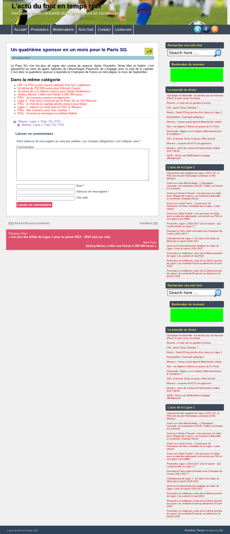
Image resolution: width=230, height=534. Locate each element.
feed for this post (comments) (29, 223)
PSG (57, 121)
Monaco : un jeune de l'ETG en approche (189, 143)
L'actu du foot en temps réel (56, 6)
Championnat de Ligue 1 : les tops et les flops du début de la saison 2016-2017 (193, 239)
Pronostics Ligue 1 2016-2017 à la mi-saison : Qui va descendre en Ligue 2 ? (194, 225)
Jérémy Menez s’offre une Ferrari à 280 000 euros (50, 94)
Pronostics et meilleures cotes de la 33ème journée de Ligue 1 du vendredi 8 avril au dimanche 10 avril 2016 (194, 263)
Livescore (123, 29)
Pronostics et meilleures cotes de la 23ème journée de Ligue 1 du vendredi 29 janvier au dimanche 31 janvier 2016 (194, 273)
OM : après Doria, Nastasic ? (183, 107)
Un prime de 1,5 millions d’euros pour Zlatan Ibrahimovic (54, 91)
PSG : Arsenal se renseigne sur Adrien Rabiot (47, 113)
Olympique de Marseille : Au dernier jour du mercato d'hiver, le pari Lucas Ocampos (195, 97)
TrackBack (148, 223)
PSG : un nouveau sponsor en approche (44, 97)
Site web (82, 197)
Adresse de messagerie (92, 191)
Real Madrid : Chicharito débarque (185, 117)
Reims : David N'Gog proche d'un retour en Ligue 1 (194, 112)
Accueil (20, 29)
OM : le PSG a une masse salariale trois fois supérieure (54, 85)
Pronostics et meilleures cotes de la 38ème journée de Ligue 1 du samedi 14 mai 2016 (194, 254)
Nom (80, 185)
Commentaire (25, 147)
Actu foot (85, 29)
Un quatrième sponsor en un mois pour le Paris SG (69, 49)
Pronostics (40, 29)
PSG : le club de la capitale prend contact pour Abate (52, 104)
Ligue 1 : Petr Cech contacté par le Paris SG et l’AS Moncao (57, 100)
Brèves (23, 121)
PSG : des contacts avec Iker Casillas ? (44, 110)
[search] (217, 53)
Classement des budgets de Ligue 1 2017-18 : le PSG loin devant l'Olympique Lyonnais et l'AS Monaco (193, 176)
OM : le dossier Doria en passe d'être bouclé (191, 138)
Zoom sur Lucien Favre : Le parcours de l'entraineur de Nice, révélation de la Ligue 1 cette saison (193, 206)
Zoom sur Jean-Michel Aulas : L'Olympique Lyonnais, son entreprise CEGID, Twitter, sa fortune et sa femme (195, 186)
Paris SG (47, 121)
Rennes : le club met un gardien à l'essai (188, 103)
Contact (104, 29)
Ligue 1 (34, 121)
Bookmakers (63, 29)
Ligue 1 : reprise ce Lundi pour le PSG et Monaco (50, 107)
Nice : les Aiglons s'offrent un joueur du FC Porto (193, 126)
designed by (204, 530)
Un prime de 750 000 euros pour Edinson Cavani (49, 88)
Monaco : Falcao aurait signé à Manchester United (194, 121)
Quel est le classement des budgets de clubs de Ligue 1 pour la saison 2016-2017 (193, 247)
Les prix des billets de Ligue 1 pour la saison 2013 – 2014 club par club (60, 237)
